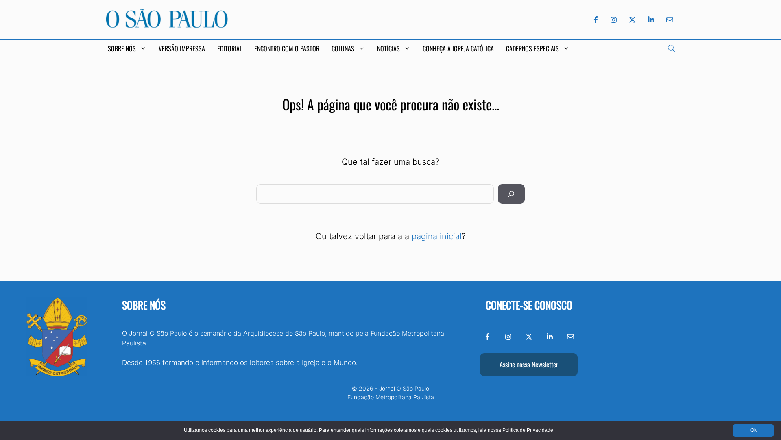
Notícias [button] (388, 48)
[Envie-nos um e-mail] (668, 19)
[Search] (671, 48)
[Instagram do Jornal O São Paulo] (613, 19)
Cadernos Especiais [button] (532, 48)
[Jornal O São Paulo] (167, 26)
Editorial (229, 48)
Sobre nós (144, 304)
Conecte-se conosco (529, 304)
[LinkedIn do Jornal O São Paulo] (651, 19)
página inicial (437, 236)
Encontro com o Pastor (286, 48)
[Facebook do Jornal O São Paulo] (595, 19)
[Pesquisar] (511, 194)
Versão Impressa (182, 48)
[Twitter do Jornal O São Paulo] (632, 19)
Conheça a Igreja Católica (458, 48)
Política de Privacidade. (528, 430)
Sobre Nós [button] (122, 48)
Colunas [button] (343, 48)
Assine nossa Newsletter (529, 364)
